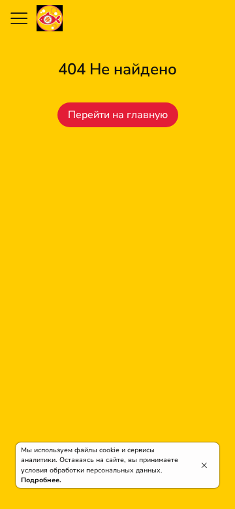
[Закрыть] (204, 465)
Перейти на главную (118, 115)
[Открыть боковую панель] (18, 18)
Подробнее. (41, 480)
